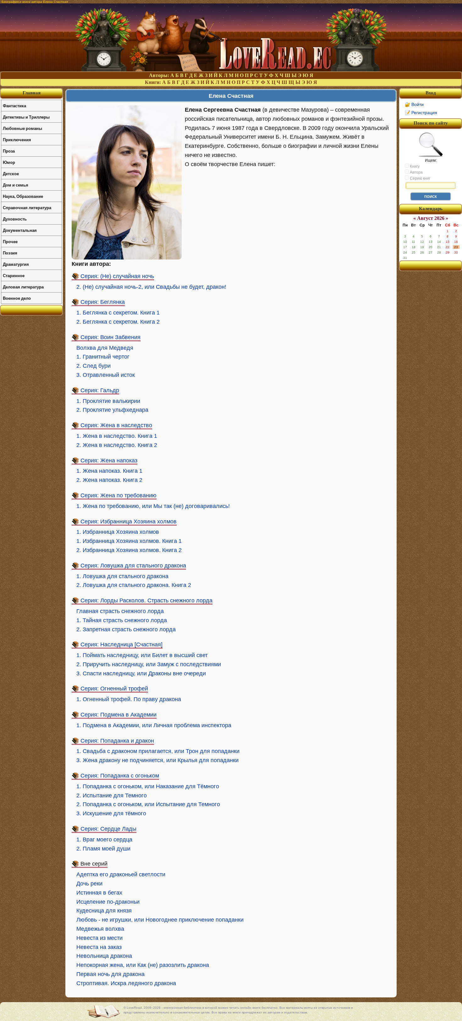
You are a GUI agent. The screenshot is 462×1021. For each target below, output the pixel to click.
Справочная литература (27, 207)
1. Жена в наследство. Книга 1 (117, 436)
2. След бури (93, 366)
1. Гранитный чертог (102, 357)
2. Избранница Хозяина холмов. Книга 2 (129, 550)
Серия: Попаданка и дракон (117, 741)
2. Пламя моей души (103, 848)
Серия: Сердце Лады (108, 829)
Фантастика (14, 106)
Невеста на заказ (99, 947)
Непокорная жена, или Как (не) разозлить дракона (142, 965)
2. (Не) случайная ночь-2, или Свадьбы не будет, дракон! (151, 287)
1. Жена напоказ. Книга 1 (109, 471)
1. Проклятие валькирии (108, 401)
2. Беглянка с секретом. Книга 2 (118, 322)
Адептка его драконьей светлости (120, 874)
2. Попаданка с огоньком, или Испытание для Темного (148, 804)
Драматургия (16, 264)
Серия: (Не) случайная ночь (117, 276)
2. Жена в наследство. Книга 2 (116, 445)
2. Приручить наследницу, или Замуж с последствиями (148, 664)
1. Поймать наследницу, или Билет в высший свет (142, 655)
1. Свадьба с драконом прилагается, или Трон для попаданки (157, 751)
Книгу (414, 166)
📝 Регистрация (421, 112)
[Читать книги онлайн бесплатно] (231, 69)
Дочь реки (89, 883)
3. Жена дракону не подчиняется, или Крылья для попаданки (157, 760)
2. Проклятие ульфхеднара (112, 410)
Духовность (15, 219)
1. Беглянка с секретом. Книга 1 (118, 313)
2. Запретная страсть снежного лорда (126, 629)
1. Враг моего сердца (104, 839)
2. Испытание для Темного (111, 795)
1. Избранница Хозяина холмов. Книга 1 (129, 541)
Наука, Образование (23, 196)
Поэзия (10, 253)
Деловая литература (23, 287)
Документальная (20, 230)
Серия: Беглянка (102, 302)
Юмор (9, 162)
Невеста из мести (99, 938)
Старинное (14, 275)
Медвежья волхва (100, 929)
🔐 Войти (414, 104)
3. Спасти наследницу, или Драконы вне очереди (141, 673)
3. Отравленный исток (105, 375)
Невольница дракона (104, 956)
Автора (416, 172)
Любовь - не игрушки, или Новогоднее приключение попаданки (160, 920)
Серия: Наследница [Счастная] (121, 644)
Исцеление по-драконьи (108, 902)
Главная (32, 92)
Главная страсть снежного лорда (120, 611)
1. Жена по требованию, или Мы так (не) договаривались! (153, 506)
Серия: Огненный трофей (114, 688)
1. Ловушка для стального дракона (122, 576)
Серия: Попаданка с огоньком (119, 776)
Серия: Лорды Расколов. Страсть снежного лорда (146, 600)
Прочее (10, 241)
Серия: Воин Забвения (110, 337)
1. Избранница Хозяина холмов (117, 532)
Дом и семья (15, 185)
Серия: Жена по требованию (118, 495)
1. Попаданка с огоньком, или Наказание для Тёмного (147, 786)
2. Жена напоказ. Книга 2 (109, 480)
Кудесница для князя (104, 910)
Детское (11, 173)
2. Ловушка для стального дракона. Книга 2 (133, 585)
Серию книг (419, 178)
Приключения (17, 139)
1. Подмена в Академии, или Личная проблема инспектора (153, 725)
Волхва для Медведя (104, 348)
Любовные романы (22, 128)
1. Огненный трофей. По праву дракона (128, 699)
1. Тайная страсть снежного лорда (121, 620)
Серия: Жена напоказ (108, 460)
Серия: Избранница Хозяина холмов (128, 521)
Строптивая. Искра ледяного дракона (126, 983)
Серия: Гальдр (99, 390)
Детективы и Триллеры (26, 117)
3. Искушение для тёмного (111, 813)
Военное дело (17, 298)
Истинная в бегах (99, 893)
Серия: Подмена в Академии (118, 714)
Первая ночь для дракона (110, 974)
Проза (9, 151)
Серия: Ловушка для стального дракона (133, 565)
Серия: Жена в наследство (116, 425)
